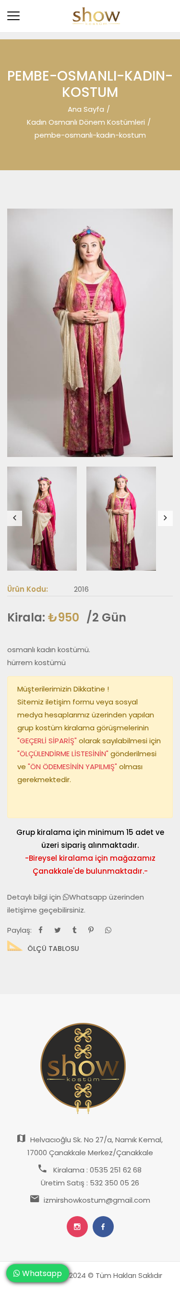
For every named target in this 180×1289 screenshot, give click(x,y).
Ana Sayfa (86, 109)
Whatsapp (89, 897)
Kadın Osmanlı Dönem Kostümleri (86, 122)
